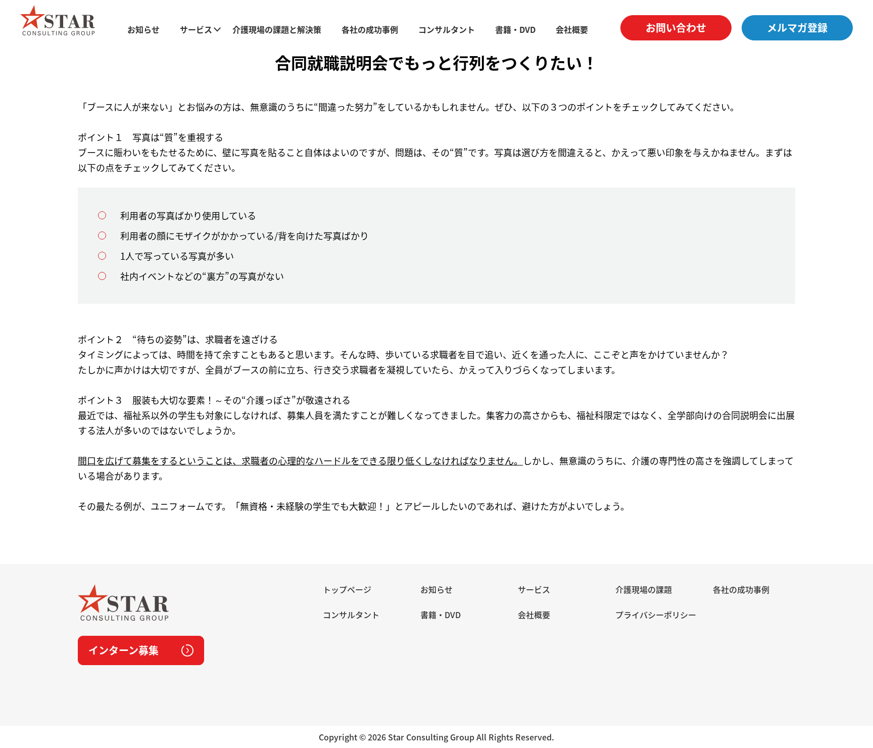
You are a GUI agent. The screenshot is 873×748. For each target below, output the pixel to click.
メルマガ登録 (797, 27)
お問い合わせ (676, 27)
